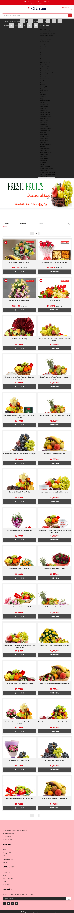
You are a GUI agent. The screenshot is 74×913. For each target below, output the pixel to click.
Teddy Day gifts (44, 126)
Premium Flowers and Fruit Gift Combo (54, 262)
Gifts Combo (43, 142)
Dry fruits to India (44, 41)
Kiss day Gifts (44, 120)
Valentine (42, 81)
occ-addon (43, 45)
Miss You (42, 93)
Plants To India (44, 51)
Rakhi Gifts (43, 132)
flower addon (43, 77)
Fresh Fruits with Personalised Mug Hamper (55, 492)
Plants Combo (44, 140)
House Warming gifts (46, 116)
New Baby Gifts (44, 118)
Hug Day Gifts (44, 122)
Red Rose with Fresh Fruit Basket (54, 568)
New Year (42, 84)
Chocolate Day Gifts (45, 128)
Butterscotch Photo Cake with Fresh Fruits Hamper (19, 453)
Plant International (45, 166)
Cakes (53, 21)
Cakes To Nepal (44, 154)
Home (6, 21)
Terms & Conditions (8, 878)
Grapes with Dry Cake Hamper (54, 760)
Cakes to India (44, 47)
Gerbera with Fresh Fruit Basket (19, 568)
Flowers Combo (44, 136)
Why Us (5, 862)
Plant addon (43, 160)
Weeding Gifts (44, 87)
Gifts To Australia (44, 150)
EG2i (35, 912)
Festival (42, 53)
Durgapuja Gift (7, 853)
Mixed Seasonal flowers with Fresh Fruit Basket (55, 683)
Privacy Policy (6, 872)
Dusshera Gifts (44, 104)
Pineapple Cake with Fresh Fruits (54, 453)
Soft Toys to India (44, 71)
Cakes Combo (44, 138)
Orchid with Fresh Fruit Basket (54, 607)
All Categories (44, 26)
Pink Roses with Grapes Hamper (19, 760)
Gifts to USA (43, 176)
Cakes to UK (43, 65)
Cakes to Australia (45, 148)
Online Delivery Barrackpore (47, 172)
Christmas (43, 83)
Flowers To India (44, 49)
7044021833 (8, 836)
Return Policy (6, 884)
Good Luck (43, 94)
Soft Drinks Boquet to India (47, 43)
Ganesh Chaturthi (45, 112)
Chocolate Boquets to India (47, 33)
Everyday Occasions (45, 55)
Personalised (8, 26)
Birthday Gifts (44, 29)
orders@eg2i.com (9, 833)
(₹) (28, 1)
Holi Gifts (42, 102)
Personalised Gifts (45, 79)
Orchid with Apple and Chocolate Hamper (19, 530)
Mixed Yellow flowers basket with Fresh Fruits (54, 645)
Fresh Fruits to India (45, 39)
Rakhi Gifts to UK (44, 134)
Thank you (43, 96)
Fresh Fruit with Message (19, 339)
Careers (5, 881)
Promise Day (43, 124)
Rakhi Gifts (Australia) (46, 152)
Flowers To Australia (45, 144)
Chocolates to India (45, 31)
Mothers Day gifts (45, 100)
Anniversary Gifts (44, 67)
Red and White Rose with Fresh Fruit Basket (19, 683)
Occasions (27, 26)
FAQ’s (37, 1)
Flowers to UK (44, 69)
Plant (59, 21)
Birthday (29, 21)
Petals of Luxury (55, 300)
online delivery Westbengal (47, 174)
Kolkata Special (44, 61)
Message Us (45, 1)
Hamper (42, 164)
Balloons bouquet (45, 170)
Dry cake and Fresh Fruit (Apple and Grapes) (19, 798)
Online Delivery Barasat (46, 168)
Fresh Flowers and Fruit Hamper (19, 262)
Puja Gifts (42, 146)
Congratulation (44, 89)
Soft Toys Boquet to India (47, 73)
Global (35, 26)
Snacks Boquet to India (46, 35)
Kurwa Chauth (44, 106)
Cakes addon (43, 75)
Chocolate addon (44, 158)
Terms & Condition (43, 912)
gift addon (43, 162)
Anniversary (38, 21)
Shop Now (20, 271)
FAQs (4, 875)
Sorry (41, 98)
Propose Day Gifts (45, 130)
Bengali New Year (45, 114)
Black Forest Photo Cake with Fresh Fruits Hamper (55, 415)
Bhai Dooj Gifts (44, 110)
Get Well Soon (44, 90)
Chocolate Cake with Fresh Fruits (19, 492)
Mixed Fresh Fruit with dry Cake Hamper (54, 798)
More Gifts (18, 26)
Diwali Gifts (43, 108)
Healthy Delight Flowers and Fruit (19, 300)
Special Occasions (45, 57)
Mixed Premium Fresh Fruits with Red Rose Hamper (54, 722)
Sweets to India (44, 37)
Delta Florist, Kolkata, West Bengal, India (16, 830)
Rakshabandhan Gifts (17, 21)
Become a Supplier (8, 859)
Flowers (46, 21)
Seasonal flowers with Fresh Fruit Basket (19, 607)
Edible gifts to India (45, 63)
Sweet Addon (43, 156)
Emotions (42, 59)
